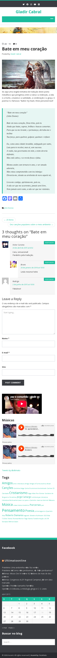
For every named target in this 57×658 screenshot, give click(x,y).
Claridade (5, 493)
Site (4, 367)
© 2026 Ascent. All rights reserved (15, 655)
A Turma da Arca (40, 484)
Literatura (44, 497)
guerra (6, 497)
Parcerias (35, 504)
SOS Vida (47, 515)
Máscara (51, 500)
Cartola (49, 488)
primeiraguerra (40, 511)
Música (7, 504)
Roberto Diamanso (14, 515)
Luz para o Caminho (29, 500)
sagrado (26, 515)
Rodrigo (16, 281)
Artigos (32, 484)
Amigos (7, 483)
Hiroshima (12, 497)
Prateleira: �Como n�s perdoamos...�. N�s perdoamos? (27, 570)
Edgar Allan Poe (33, 493)
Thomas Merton (18, 519)
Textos (10, 519)
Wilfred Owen (13, 522)
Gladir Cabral (28, 11)
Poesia (29, 511)
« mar (4, 627)
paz (42, 505)
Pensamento (13, 510)
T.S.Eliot (4, 519)
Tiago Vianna (28, 519)
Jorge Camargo (24, 496)
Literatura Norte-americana (11, 500)
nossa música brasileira (21, 505)
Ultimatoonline (15, 560)
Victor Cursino (18, 245)
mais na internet (42, 500)
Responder (49, 243)
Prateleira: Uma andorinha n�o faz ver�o (20, 567)
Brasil (49, 484)
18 (42, 612)
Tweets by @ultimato (11, 470)
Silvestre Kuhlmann (36, 515)
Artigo (27, 484)
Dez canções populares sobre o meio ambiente (31, 224)
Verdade (5, 522)
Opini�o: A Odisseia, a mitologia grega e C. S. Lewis (24, 588)
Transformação (38, 519)
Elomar (41, 493)
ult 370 (46, 519)
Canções (7, 488)
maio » (11, 627)
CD (53, 488)
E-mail (6, 352)
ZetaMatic (43, 655)
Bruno (23, 264)
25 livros (9, 219)
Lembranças (36, 497)
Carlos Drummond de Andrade (35, 488)
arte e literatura (19, 484)
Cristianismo (18, 493)
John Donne (9, 208)
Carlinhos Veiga (19, 488)
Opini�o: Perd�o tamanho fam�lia (17, 585)
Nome (5, 338)
